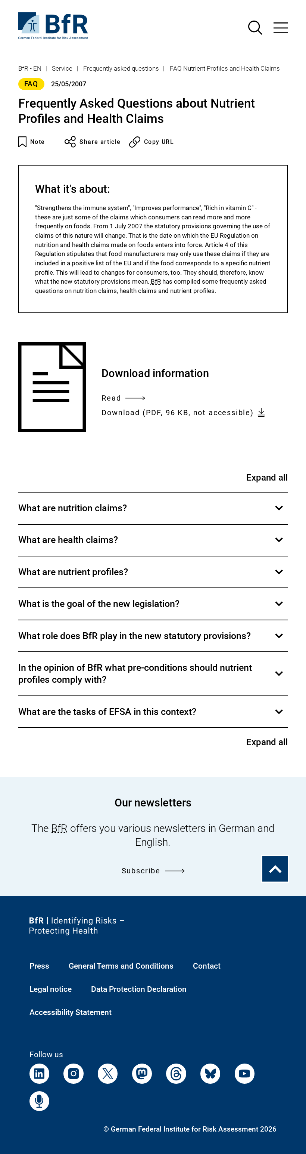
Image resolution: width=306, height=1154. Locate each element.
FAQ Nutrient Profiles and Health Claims (225, 68)
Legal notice (50, 989)
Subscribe (141, 871)
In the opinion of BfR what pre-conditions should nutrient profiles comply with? (151, 678)
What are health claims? (151, 545)
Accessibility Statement (70, 1012)
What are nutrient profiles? (151, 577)
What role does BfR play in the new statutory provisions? (151, 640)
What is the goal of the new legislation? (151, 608)
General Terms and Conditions (121, 966)
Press (39, 966)
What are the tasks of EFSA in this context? (151, 716)
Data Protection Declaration (139, 989)
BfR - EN (29, 68)
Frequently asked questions (121, 68)
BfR (156, 281)
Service (62, 68)
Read (111, 399)
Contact (207, 966)
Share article (100, 141)
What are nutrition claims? (151, 513)
